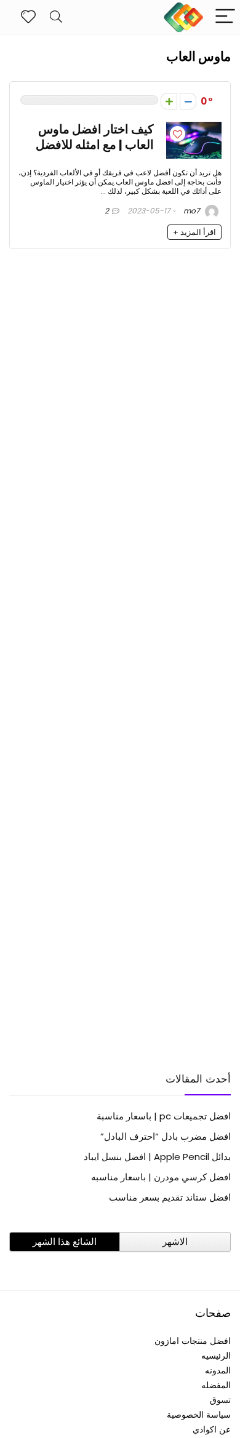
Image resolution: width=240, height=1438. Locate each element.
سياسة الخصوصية (199, 1414)
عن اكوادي (212, 1429)
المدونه (218, 1370)
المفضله (216, 1385)
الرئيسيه (216, 1355)
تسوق (220, 1400)
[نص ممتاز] (188, 101)
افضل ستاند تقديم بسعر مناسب (170, 1197)
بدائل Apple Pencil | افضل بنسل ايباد (157, 1156)
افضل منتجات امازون (192, 1341)
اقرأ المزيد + (194, 232)
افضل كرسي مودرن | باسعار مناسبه (161, 1176)
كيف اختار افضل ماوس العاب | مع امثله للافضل (95, 137)
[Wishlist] (28, 17)
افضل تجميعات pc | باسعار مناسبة (164, 1116)
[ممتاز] (169, 101)
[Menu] (225, 17)
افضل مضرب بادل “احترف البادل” (165, 1136)
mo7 (192, 210)
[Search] (56, 17)
